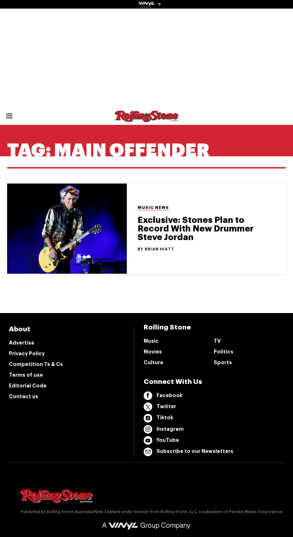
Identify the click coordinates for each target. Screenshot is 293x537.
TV (217, 340)
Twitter (166, 406)
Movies (153, 351)
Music (151, 340)
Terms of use (26, 374)
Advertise (21, 342)
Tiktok (165, 417)
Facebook (170, 395)
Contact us (23, 396)
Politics (223, 351)
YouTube (168, 440)
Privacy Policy (27, 353)
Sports (223, 362)
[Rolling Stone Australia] (146, 118)
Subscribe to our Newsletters (195, 451)
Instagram (170, 428)
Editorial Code (27, 385)
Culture (153, 362)
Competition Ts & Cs (36, 364)
